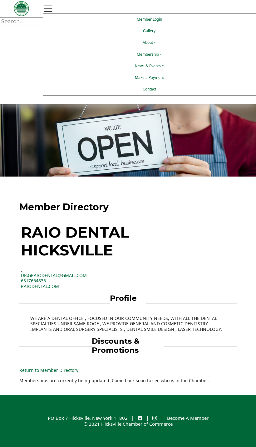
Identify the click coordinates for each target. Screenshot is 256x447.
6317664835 (33, 281)
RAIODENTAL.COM (40, 286)
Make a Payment (149, 77)
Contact (149, 89)
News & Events (148, 66)
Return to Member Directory (48, 370)
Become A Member (188, 418)
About (148, 42)
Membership (148, 54)
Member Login (149, 19)
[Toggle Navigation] (48, 8)
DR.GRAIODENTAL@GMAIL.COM (54, 275)
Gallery (149, 30)
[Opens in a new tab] (140, 418)
